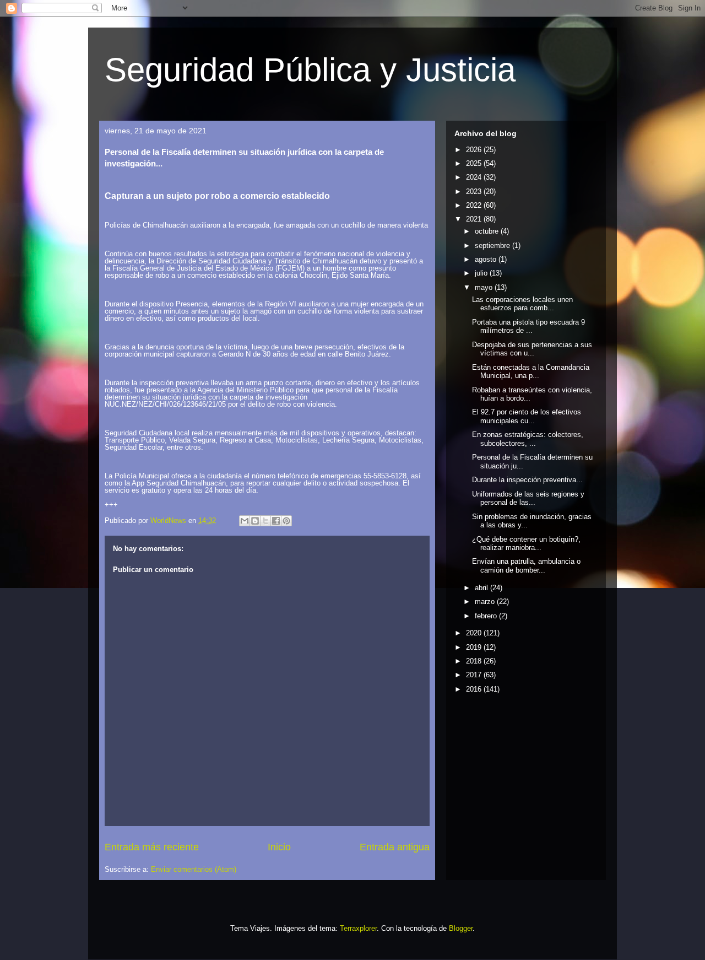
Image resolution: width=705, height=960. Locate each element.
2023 (475, 191)
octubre (488, 231)
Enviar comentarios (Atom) (193, 869)
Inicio (279, 847)
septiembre (493, 245)
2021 (475, 219)
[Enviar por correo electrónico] (244, 520)
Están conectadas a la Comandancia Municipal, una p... (530, 371)
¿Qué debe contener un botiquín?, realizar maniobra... (526, 543)
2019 (475, 647)
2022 (475, 205)
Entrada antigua (395, 847)
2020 (475, 633)
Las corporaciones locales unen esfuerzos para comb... (522, 303)
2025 (475, 163)
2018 (475, 661)
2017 (475, 675)
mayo (485, 287)
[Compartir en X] (265, 520)
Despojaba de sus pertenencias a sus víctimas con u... (532, 349)
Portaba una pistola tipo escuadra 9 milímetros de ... (528, 326)
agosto (486, 259)
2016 (475, 689)
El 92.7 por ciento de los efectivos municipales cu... (526, 416)
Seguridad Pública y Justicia (310, 69)
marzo (486, 601)
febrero (487, 616)
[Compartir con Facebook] (275, 520)
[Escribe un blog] (255, 520)
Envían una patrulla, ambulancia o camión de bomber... (526, 565)
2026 (475, 149)
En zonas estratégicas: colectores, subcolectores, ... (527, 438)
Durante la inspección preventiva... (527, 480)
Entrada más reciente (152, 847)
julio (482, 273)
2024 (475, 177)
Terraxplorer (358, 928)
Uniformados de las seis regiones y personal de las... (528, 498)
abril (482, 588)
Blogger (461, 928)
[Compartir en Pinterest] (286, 520)
